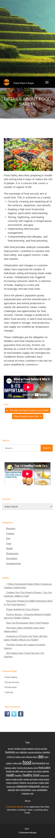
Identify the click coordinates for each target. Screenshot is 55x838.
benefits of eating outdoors (24, 749)
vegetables (42, 790)
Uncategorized (13, 563)
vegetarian (25, 793)
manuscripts (44, 775)
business (10, 752)
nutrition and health (30, 779)
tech (18, 790)
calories (23, 752)
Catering (9, 692)
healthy (18, 775)
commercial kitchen (35, 752)
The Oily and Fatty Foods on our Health (29, 410)
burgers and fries (41, 749)
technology (25, 790)
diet (40, 756)
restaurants (34, 786)
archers (11, 749)
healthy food (31, 775)
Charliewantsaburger (15, 807)
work (32, 793)
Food (6, 404)
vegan (34, 790)
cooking (46, 752)
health (10, 775)
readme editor (44, 783)
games (45, 771)
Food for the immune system (27, 768)
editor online (17, 763)
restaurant (21, 786)
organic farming (43, 779)
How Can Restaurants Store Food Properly (27, 623)
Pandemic (23, 783)
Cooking (10, 533)
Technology (11, 558)
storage (11, 790)
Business (10, 528)
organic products (12, 783)
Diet (8, 538)
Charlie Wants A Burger (23, 83)
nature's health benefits (14, 779)
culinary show (20, 757)
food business (38, 763)
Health (9, 548)
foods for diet (12, 771)
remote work (11, 786)
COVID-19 (11, 757)
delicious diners (31, 757)
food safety (44, 767)
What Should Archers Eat (26, 416)
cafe (17, 752)
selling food (44, 786)
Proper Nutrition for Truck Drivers (22, 609)
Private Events (12, 682)
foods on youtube (25, 771)
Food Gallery (11, 677)
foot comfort (37, 771)
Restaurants (12, 553)
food (27, 762)
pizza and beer (32, 783)
